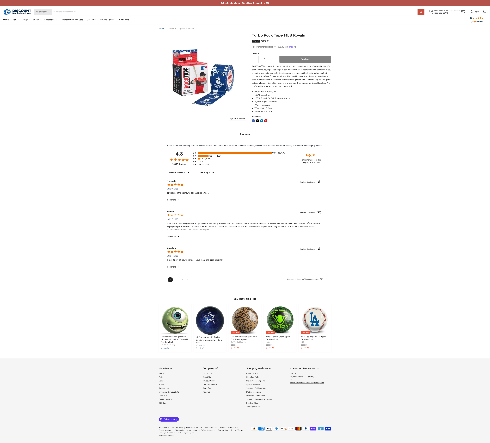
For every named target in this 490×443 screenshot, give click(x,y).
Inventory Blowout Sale (72, 19)
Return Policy (252, 373)
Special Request (253, 384)
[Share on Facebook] (253, 120)
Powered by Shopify (166, 435)
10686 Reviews (181, 164)
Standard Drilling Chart (256, 388)
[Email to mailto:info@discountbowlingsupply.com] (463, 11)
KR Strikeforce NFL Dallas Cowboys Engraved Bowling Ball (209, 340)
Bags (25, 19)
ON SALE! (91, 19)
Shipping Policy (253, 377)
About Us (207, 377)
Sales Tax (207, 388)
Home (6, 19)
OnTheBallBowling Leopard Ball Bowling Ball (244, 338)
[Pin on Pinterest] (265, 120)
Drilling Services (107, 19)
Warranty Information (255, 395)
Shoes (36, 19)
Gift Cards (124, 19)
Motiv (268, 342)
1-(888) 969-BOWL (447, 11)
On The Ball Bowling (238, 342)
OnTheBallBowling (168, 345)
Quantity (255, 53)
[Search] (421, 12)
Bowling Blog (252, 403)
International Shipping (255, 381)
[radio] (245, 153)
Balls (15, 19)
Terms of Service (210, 384)
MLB (302, 342)
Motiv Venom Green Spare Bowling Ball (278, 338)
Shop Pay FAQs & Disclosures (259, 399)
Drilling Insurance (253, 392)
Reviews (206, 392)
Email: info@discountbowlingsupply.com (307, 382)
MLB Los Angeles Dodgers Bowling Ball (313, 338)
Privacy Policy (209, 381)
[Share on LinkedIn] (261, 120)
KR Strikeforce (201, 345)
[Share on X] (257, 120)
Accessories (50, 19)
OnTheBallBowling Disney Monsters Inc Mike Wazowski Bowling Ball (174, 339)
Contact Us (207, 373)
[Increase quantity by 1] (274, 59)
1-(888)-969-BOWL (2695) (302, 376)
